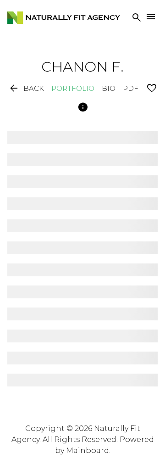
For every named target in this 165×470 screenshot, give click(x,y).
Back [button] (26, 88)
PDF (130, 88)
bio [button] (109, 88)
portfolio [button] (72, 88)
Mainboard (87, 450)
